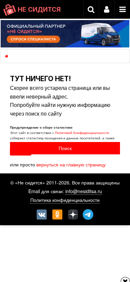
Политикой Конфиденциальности (82, 132)
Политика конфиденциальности (65, 199)
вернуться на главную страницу (71, 164)
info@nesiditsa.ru (83, 191)
